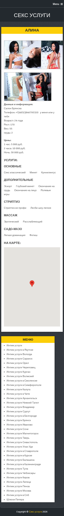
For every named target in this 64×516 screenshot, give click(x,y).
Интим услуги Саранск (19, 358)
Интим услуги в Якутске (20, 349)
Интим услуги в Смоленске (22, 380)
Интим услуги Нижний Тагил (23, 402)
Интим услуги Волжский (20, 376)
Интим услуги (14, 345)
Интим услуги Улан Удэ (20, 446)
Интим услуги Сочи (17, 429)
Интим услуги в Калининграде (24, 464)
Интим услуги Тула (17, 468)
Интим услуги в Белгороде (22, 415)
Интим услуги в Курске (19, 455)
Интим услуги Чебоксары (21, 473)
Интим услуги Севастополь (22, 442)
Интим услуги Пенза (18, 486)
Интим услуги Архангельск (22, 398)
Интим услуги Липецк (19, 481)
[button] (32, 283)
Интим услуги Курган (18, 371)
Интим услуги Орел (18, 363)
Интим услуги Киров (18, 477)
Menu (56, 4)
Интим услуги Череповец (21, 367)
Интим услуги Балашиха (20, 459)
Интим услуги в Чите (18, 393)
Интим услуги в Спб (18, 495)
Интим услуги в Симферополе (24, 385)
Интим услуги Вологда (19, 354)
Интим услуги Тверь (18, 437)
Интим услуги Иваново (20, 424)
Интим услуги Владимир (20, 407)
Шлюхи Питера (15, 499)
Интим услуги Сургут (18, 411)
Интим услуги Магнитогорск (22, 433)
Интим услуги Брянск (19, 420)
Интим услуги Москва (19, 490)
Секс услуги (32, 15)
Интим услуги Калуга (18, 389)
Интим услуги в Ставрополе (22, 451)
